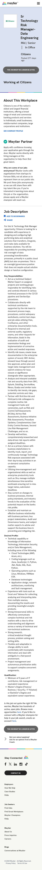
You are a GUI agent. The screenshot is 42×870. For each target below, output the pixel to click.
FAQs (6, 795)
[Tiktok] (26, 764)
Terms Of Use (22, 863)
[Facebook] (5, 764)
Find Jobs (8, 808)
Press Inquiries (10, 835)
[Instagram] (20, 764)
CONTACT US (15, 773)
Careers (7, 839)
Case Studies (9, 791)
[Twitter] (10, 764)
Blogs (6, 847)
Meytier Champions (12, 815)
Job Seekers (9, 804)
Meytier (7, 828)
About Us (8, 831)
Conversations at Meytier (14, 850)
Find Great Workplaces (13, 811)
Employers (8, 784)
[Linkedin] (15, 764)
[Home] (17, 3)
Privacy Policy (11, 863)
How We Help (9, 788)
